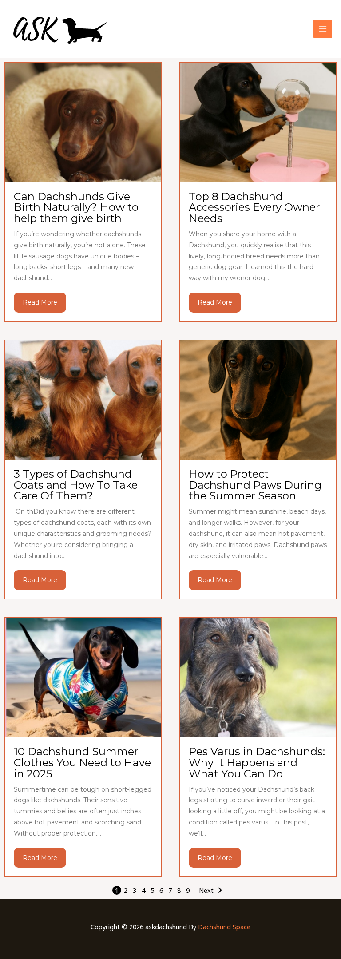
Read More (40, 302)
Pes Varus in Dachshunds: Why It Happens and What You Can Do (257, 762)
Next (206, 890)
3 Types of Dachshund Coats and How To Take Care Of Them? (76, 485)
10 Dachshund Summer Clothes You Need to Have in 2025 (82, 762)
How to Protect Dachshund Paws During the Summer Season (255, 485)
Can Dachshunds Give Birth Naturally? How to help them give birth (76, 207)
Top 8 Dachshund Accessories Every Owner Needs (254, 207)
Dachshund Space (224, 926)
